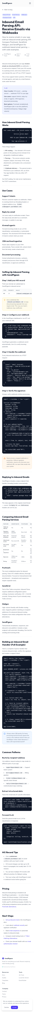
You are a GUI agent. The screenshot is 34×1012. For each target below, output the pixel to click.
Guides (4, 978)
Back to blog (8, 10)
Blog (3, 983)
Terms (4, 994)
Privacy (4, 997)
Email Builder (22, 980)
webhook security (19, 925)
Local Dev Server (24, 978)
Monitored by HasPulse (9, 967)
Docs (3, 975)
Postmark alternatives (9, 907)
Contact (4, 991)
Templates (5, 980)
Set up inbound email (12, 920)
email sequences (14, 931)
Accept (14, 1007)
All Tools (21, 975)
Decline (6, 1007)
